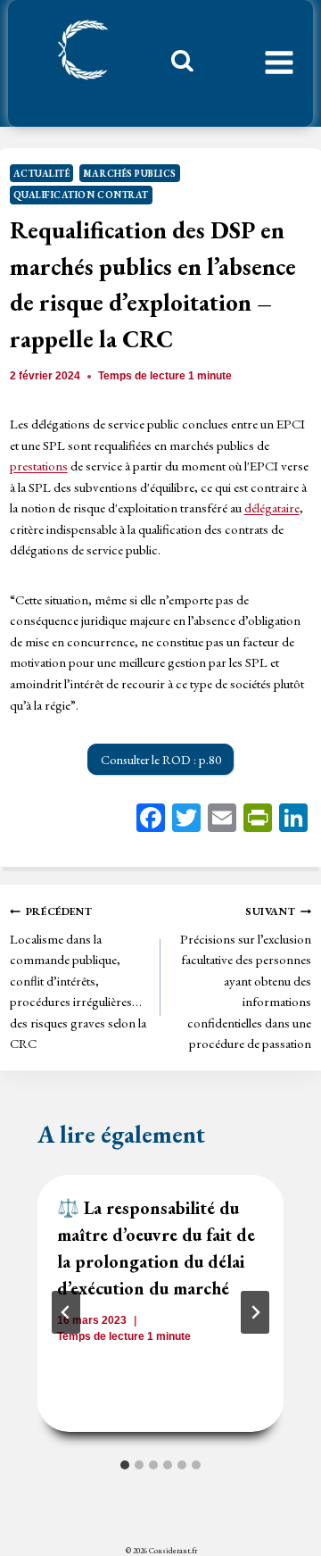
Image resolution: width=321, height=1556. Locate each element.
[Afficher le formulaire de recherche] (175, 65)
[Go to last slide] (66, 1312)
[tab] (124, 1464)
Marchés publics (130, 173)
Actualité (41, 173)
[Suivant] (255, 1312)
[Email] (222, 819)
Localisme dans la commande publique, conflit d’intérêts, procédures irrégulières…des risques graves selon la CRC (78, 978)
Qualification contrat (81, 194)
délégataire (272, 507)
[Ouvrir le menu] (279, 63)
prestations (39, 465)
